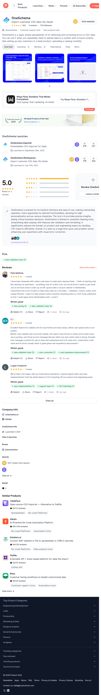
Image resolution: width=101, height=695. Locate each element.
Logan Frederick (19, 365)
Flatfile (13, 555)
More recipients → (32, 122)
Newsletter (7, 680)
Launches (38, 5)
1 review (28, 276)
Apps (17, 680)
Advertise (79, 680)
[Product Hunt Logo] (5, 6)
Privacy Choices (66, 680)
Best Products (22, 6)
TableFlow (15, 501)
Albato (13, 519)
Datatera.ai (15, 537)
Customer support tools (30, 30)
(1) (18, 312)
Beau (12, 573)
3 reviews (33, 25)
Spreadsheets (11, 30)
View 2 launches (9, 437)
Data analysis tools (51, 30)
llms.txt (88, 680)
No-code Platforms (37, 513)
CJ (12, 319)
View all (49, 400)
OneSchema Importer (21, 143)
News (51, 5)
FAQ (30, 680)
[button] (76, 46)
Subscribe (81, 5)
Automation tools (42, 531)
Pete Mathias (17, 273)
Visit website (88, 21)
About (23, 680)
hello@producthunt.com (24, 685)
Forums (63, 5)
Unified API (16, 567)
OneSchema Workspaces (23, 158)
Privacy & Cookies (49, 680)
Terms (36, 680)
